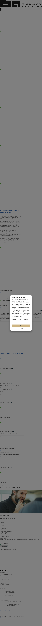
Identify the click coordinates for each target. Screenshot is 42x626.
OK (21, 325)
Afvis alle (21, 328)
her (23, 320)
